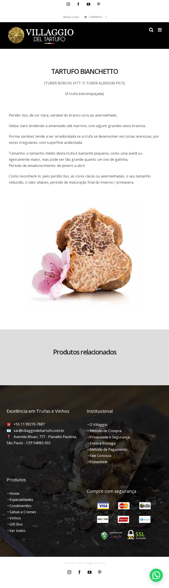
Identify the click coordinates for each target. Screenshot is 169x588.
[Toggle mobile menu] (160, 29)
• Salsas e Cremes (21, 511)
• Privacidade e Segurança (108, 437)
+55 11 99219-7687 (29, 424)
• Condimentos (19, 505)
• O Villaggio (97, 424)
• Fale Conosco (99, 455)
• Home (13, 493)
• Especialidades (20, 499)
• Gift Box (15, 524)
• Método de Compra (104, 430)
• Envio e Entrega (101, 443)
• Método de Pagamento (107, 449)
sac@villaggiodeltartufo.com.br (39, 430)
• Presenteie (97, 461)
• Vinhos (14, 518)
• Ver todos (16, 530)
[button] (156, 575)
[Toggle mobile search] (151, 29)
